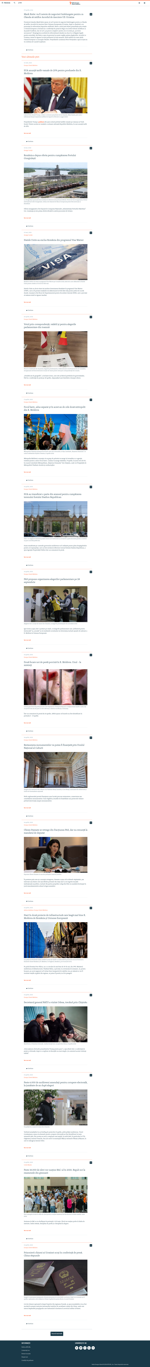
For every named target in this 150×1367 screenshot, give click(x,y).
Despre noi (25, 1357)
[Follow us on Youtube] (80, 1348)
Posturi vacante (26, 1354)
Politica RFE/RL (26, 1347)
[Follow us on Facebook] (76, 1348)
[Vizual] (144, 3)
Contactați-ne (26, 1350)
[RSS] (89, 1348)
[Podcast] (139, 3)
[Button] (29, 50)
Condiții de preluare (27, 1360)
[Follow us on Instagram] (85, 1348)
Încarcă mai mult (57, 1334)
